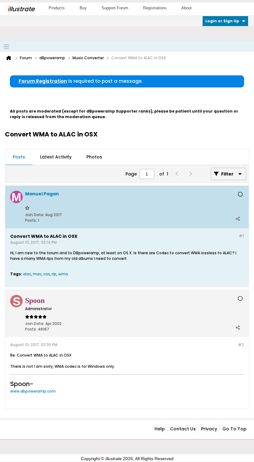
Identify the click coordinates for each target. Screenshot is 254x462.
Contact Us (183, 429)
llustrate (20, 9)
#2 (241, 344)
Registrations (155, 8)
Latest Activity (56, 157)
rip (54, 274)
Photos (94, 157)
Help (160, 429)
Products (57, 8)
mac (37, 274)
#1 (241, 235)
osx (46, 274)
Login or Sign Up (222, 21)
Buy (83, 8)
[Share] (237, 219)
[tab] (19, 157)
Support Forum (115, 8)
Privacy (209, 429)
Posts (19, 157)
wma (63, 274)
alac (27, 274)
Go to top (234, 429)
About (186, 8)
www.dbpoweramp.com (33, 391)
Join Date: (34, 214)
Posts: (31, 220)
